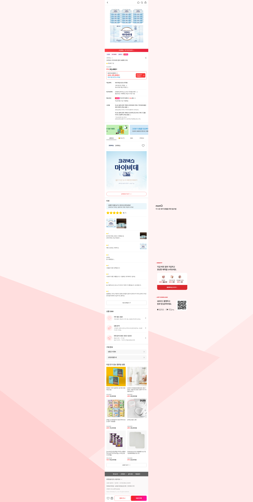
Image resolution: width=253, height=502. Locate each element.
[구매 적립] (126, 85)
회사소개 (115, 474)
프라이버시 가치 (130, 486)
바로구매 (139, 498)
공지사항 (130, 474)
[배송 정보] (135, 98)
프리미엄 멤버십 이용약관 (125, 483)
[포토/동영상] (111, 223)
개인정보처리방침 (110, 486)
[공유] (146, 58)
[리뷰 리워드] (127, 87)
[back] (107, 2)
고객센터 (122, 474)
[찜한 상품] (108, 498)
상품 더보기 (125, 465)
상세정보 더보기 (125, 194)
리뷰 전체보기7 (126, 303)
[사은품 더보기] (128, 107)
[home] (138, 2)
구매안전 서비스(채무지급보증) (113, 489)
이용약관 (116, 483)
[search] (142, 2)
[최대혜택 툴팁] (117, 73)
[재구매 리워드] (137, 92)
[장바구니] (145, 2)
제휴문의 (137, 474)
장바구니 (122, 498)
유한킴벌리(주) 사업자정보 (113, 479)
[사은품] (112, 498)
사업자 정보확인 (109, 483)
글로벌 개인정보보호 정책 (120, 486)
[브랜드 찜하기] (143, 145)
